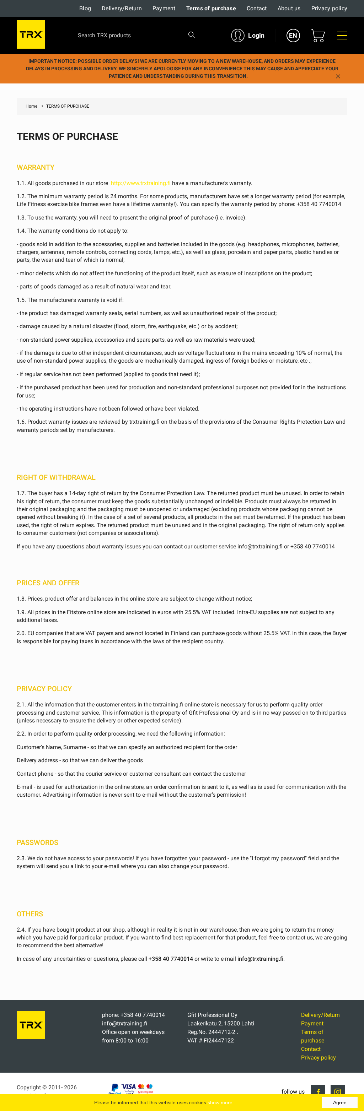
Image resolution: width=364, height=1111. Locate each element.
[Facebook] (318, 1092)
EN (293, 35)
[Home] (31, 1037)
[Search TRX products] (191, 34)
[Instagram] (338, 1092)
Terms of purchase (211, 8)
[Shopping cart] (318, 35)
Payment (164, 8)
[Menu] (342, 35)
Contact (257, 8)
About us (289, 8)
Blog (85, 8)
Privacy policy (329, 8)
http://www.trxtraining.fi (141, 183)
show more (220, 1102)
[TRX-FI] (31, 35)
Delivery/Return (122, 8)
